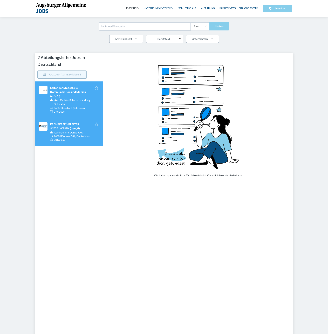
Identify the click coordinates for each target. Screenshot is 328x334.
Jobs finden (132, 8)
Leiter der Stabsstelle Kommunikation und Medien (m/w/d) (68, 92)
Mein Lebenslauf (187, 8)
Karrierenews (228, 8)
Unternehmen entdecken (158, 8)
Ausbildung (208, 8)
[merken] (96, 88)
